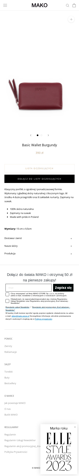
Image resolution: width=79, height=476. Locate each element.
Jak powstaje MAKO (15, 403)
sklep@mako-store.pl (20, 316)
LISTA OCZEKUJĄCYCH (39, 168)
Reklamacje (10, 352)
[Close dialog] (72, 429)
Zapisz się (63, 287)
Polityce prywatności (43, 319)
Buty (7, 377)
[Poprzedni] (30, 135)
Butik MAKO (11, 414)
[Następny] (48, 135)
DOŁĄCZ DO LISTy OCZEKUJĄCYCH (40, 178)
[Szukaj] (67, 5)
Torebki (8, 371)
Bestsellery (10, 383)
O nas (7, 409)
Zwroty (8, 346)
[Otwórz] (5, 5)
